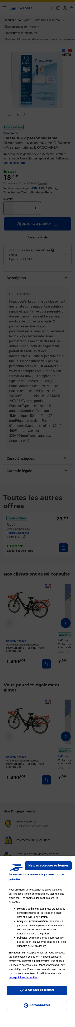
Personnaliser (39, 1005)
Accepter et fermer (39, 990)
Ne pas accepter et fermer (48, 865)
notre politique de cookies (23, 977)
